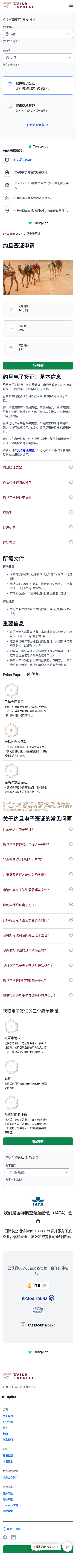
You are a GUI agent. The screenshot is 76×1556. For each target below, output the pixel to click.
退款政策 (8, 1510)
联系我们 (8, 1439)
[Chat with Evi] (67, 1546)
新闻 (5, 1433)
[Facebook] (5, 1537)
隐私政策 (8, 1499)
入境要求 (8, 1461)
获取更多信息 (36, 125)
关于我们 (8, 1416)
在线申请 (38, 365)
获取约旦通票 (25, 450)
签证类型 (8, 1455)
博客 (5, 1427)
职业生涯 (8, 1421)
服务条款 (8, 1493)
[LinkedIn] (13, 1537)
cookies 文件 (10, 1505)
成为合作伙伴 (10, 1477)
